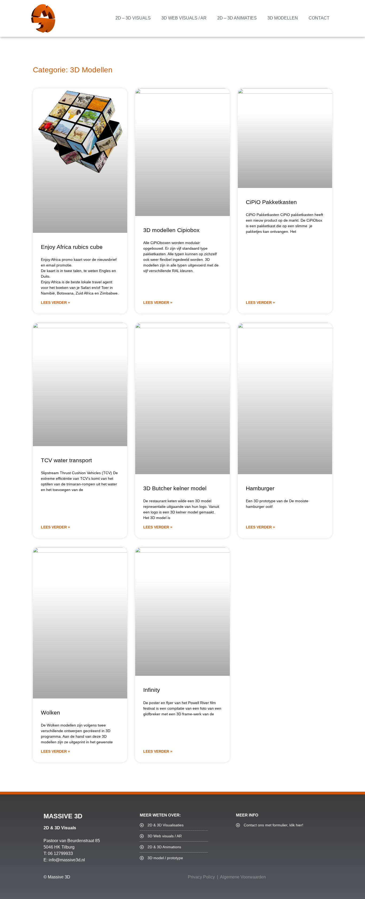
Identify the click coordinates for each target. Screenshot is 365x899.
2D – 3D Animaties (237, 18)
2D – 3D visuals (133, 18)
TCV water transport (66, 460)
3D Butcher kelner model (175, 488)
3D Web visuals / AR (184, 18)
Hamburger (260, 488)
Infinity (151, 690)
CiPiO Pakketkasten (271, 202)
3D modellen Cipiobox (171, 230)
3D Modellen (282, 18)
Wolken (50, 712)
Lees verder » (55, 302)
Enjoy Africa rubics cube (72, 247)
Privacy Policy (201, 877)
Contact (319, 18)
